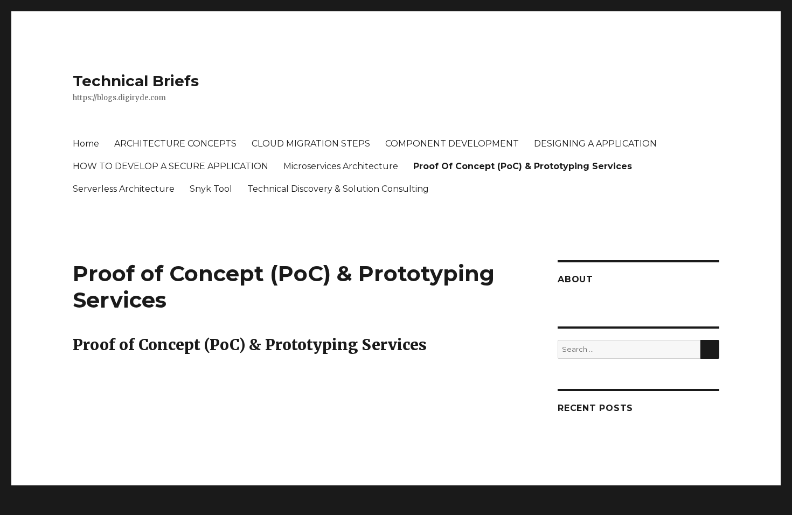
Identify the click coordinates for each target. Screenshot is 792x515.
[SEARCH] (709, 349)
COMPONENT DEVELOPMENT (452, 143)
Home (86, 143)
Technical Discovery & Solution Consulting (338, 189)
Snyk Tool (211, 189)
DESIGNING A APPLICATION (595, 143)
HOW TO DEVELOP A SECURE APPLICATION (170, 166)
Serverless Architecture (124, 189)
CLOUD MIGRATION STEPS (311, 143)
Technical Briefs (136, 81)
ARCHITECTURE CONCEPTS (175, 143)
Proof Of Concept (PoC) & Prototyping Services (522, 166)
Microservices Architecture (340, 166)
